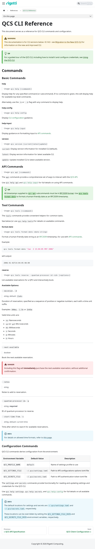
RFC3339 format (67, 193)
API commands (44, 133)
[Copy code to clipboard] (90, 249)
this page (48, 437)
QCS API (73, 177)
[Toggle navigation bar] (3, 3)
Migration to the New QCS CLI (68, 42)
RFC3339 (43, 236)
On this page (9, 16)
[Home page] (4, 10)
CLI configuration (16, 118)
